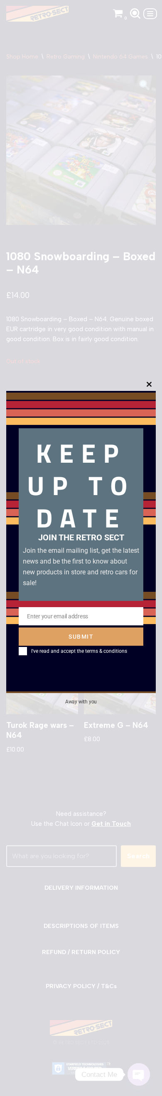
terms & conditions (106, 651)
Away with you (81, 702)
